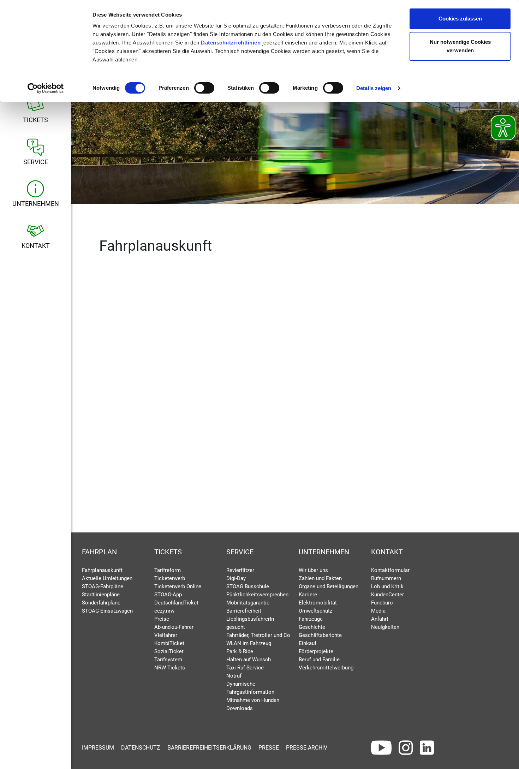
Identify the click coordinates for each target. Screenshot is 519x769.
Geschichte (312, 627)
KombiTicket (169, 643)
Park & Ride (239, 651)
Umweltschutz (315, 611)
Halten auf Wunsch (248, 659)
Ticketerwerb (169, 578)
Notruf (233, 676)
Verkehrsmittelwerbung (326, 667)
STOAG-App (168, 594)
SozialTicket (169, 651)
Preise (161, 619)
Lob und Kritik (387, 586)
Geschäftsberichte (320, 635)
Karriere (308, 594)
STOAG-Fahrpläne (102, 586)
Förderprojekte (316, 651)
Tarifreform (167, 570)
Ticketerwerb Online (177, 586)
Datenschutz (140, 747)
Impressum (98, 747)
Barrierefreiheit (243, 611)
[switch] (204, 88)
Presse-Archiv (306, 747)
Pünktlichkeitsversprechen (257, 594)
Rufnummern (386, 578)
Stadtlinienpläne (101, 594)
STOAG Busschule (247, 586)
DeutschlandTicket (176, 603)
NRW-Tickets (169, 667)
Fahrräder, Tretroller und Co (258, 635)
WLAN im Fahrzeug (248, 643)
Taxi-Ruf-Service (245, 667)
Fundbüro (382, 603)
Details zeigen (373, 88)
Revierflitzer (240, 570)
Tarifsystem (168, 659)
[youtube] (381, 748)
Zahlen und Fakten (320, 578)
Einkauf (307, 643)
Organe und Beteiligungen (328, 586)
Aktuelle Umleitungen (107, 578)
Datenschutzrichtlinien (231, 43)
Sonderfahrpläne (101, 603)
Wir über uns (313, 570)
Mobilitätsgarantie (247, 603)
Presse (268, 747)
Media (378, 611)
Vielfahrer (165, 635)
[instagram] (406, 748)
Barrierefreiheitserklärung (209, 747)
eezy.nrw (164, 611)
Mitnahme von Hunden (252, 700)
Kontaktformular (390, 570)
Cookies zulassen (460, 19)
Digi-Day (236, 578)
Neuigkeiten (385, 627)
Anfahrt (379, 619)
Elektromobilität (318, 603)
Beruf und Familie (319, 659)
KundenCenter (387, 594)
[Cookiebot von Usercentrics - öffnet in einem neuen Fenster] (46, 88)
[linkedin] (427, 748)
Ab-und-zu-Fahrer (173, 627)
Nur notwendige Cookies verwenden (460, 46)
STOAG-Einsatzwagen (107, 611)
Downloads (239, 708)
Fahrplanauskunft (102, 570)
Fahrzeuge (311, 619)
